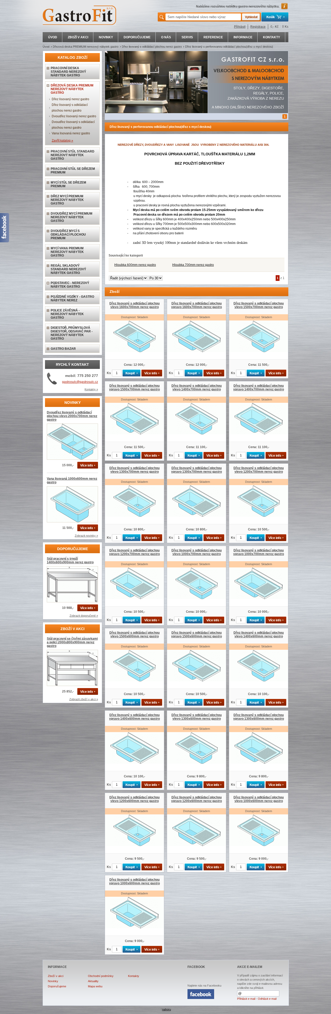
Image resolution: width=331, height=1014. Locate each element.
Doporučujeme (57, 986)
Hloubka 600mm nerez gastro (135, 265)
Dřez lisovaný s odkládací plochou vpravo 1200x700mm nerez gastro (134, 552)
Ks (109, 373)
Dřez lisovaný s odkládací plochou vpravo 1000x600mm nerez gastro (134, 881)
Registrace (258, 26)
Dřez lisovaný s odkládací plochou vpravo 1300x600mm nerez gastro (258, 716)
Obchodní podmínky (101, 975)
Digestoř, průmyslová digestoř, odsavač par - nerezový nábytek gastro (72, 333)
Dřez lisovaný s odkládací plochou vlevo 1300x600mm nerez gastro (196, 716)
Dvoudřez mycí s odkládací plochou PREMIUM (68, 234)
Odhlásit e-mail (267, 998)
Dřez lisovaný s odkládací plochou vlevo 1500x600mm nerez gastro (134, 634)
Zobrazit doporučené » (84, 615)
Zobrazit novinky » (86, 535)
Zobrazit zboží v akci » (83, 699)
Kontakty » (91, 389)
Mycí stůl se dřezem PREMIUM (68, 184)
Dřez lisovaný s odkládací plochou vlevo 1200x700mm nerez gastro (259, 469)
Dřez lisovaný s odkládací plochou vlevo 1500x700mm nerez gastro (259, 305)
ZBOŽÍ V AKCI (78, 37)
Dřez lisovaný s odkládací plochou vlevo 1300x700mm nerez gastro (134, 469)
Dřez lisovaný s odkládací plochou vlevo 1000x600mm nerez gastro (259, 799)
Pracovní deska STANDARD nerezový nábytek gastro (68, 71)
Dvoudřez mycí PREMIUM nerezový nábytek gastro (71, 217)
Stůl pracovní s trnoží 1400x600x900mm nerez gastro (70, 560)
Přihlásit (239, 26)
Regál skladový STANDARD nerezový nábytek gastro (68, 269)
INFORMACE (243, 37)
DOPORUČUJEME (137, 37)
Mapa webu (95, 986)
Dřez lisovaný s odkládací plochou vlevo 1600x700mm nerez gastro (134, 305)
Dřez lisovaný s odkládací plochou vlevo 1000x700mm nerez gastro (196, 552)
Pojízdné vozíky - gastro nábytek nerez (72, 298)
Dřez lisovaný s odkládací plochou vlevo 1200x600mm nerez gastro (134, 799)
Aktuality (93, 981)
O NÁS (166, 37)
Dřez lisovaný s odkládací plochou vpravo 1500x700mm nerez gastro (134, 387)
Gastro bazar (63, 349)
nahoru (166, 1009)
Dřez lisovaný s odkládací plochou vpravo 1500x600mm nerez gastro (196, 634)
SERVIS (187, 37)
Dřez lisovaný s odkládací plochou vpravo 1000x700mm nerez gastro (258, 552)
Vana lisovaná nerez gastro (71, 133)
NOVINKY (106, 37)
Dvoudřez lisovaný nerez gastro (74, 116)
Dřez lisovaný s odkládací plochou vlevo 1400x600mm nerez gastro (259, 634)
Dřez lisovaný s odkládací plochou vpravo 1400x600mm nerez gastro (134, 716)
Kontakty (133, 975)
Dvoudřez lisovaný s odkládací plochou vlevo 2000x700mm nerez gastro (72, 416)
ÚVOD (52, 37)
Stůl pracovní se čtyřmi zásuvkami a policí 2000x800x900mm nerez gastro (72, 642)
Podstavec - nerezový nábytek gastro (70, 284)
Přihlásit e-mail (246, 998)
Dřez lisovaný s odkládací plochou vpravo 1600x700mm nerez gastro (196, 305)
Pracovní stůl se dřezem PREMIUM (73, 170)
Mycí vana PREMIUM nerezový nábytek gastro (67, 251)
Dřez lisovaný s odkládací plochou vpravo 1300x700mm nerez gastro (196, 469)
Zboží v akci (55, 975)
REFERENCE (213, 37)
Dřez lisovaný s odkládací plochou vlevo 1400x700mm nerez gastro (196, 387)
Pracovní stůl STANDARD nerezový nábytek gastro (72, 155)
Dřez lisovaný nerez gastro (70, 99)
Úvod (46, 46)
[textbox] (203, 17)
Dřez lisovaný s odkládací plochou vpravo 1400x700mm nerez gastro (258, 387)
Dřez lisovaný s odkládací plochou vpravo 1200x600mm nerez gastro (196, 799)
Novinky (53, 981)
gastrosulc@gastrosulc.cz (80, 382)
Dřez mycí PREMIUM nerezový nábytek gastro (67, 199)
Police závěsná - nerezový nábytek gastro (67, 314)
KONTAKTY (271, 37)
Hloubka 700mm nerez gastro (193, 265)
